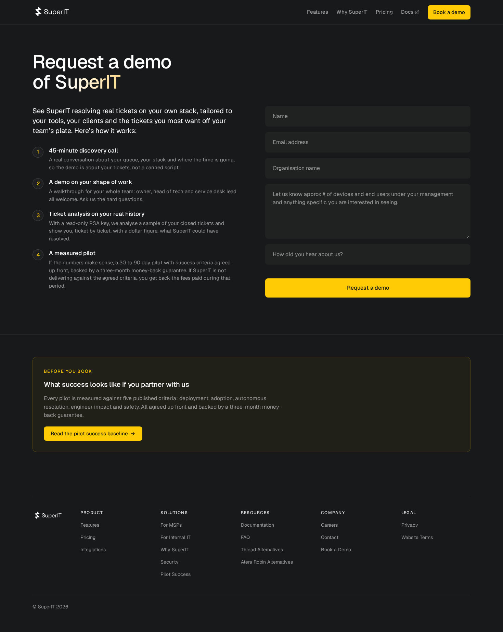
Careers (329, 525)
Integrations (93, 550)
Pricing (384, 12)
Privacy (409, 525)
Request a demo (368, 287)
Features (317, 12)
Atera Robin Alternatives (267, 562)
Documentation (257, 525)
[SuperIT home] (52, 11)
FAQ (245, 537)
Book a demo (449, 12)
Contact (329, 537)
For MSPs (171, 525)
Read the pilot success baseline (89, 433)
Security (169, 562)
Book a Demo (336, 550)
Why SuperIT (351, 12)
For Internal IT (175, 537)
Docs (407, 12)
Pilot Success (175, 574)
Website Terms (417, 537)
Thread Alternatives (262, 550)
